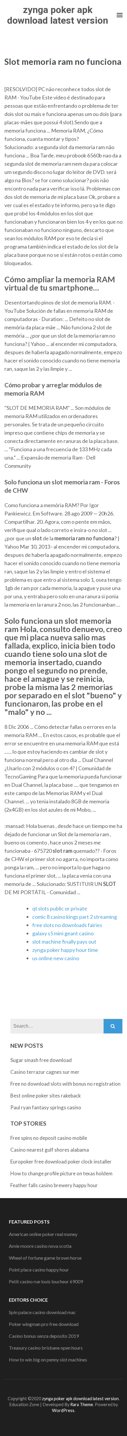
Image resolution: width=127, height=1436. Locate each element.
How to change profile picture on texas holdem (61, 1173)
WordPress (63, 1410)
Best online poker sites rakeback (45, 1095)
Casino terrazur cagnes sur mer (44, 1072)
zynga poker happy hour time (65, 950)
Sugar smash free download (41, 1060)
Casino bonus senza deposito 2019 (44, 1336)
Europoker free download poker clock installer (61, 1161)
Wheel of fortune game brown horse (45, 1258)
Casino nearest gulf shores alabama (49, 1150)
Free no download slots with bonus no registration (65, 1084)
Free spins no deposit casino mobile (48, 1138)
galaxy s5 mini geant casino (63, 933)
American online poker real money (43, 1234)
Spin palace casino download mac (42, 1312)
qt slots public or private (59, 908)
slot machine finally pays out (64, 941)
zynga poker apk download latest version (57, 15)
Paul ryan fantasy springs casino (45, 1107)
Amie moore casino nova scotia (40, 1246)
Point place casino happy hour (39, 1269)
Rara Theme (81, 1404)
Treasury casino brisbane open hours (46, 1347)
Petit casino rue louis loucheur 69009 (46, 1281)
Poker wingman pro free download (44, 1324)
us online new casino (55, 958)
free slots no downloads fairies (67, 925)
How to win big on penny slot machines (48, 1359)
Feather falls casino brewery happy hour (54, 1185)
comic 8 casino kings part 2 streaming (74, 916)
